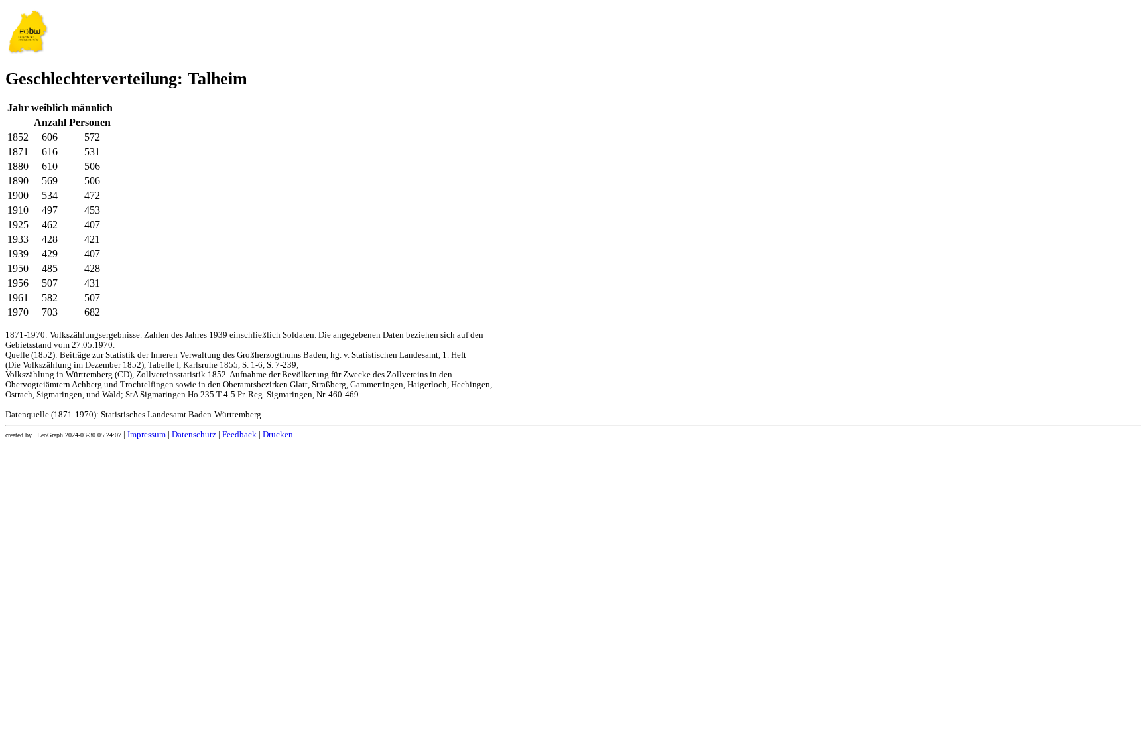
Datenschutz (194, 434)
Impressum (146, 434)
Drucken (278, 434)
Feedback (239, 434)
